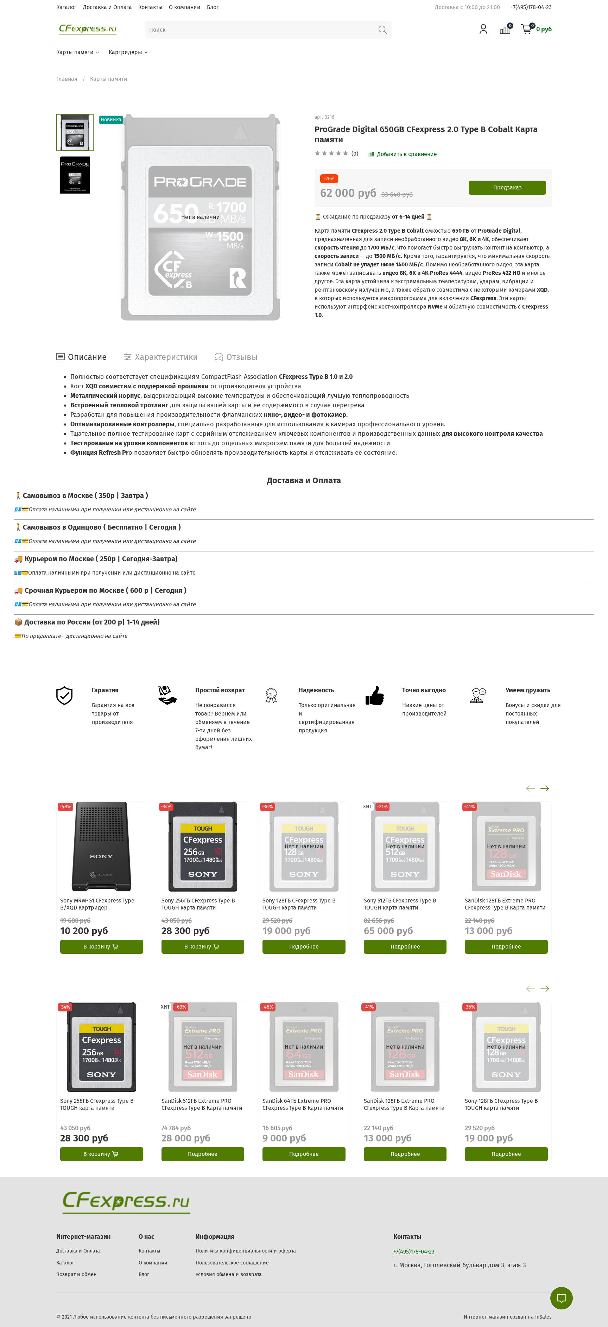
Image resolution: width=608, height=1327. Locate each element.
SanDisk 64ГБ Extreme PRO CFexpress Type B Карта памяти (302, 1104)
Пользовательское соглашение (232, 1263)
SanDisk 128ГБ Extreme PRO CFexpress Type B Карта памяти (505, 904)
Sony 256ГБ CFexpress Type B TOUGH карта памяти (198, 904)
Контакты (150, 7)
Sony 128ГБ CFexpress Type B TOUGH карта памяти (299, 904)
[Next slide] (289, 217)
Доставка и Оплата (107, 7)
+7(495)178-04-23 (531, 7)
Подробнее (304, 946)
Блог (213, 7)
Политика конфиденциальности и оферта (246, 1251)
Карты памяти (75, 52)
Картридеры (125, 52)
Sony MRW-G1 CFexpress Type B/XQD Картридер (97, 904)
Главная (66, 79)
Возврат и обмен (76, 1274)
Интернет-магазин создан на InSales (508, 1317)
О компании (185, 7)
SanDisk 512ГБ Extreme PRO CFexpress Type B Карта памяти (202, 1104)
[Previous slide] (111, 217)
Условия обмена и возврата (229, 1274)
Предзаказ (507, 187)
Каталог (66, 7)
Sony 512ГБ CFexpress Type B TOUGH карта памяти (400, 904)
